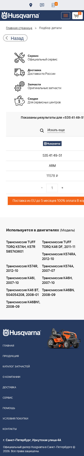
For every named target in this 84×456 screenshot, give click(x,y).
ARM (52, 165)
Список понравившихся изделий (53, 5)
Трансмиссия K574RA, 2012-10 (59, 256)
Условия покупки (15, 419)
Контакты (42, 5)
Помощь (9, 408)
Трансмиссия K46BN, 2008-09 (58, 292)
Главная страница (19, 28)
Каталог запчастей (16, 367)
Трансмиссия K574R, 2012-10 (22, 268)
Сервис (8, 398)
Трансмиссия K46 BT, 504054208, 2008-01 (22, 292)
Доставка (31, 5)
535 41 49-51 (52, 155)
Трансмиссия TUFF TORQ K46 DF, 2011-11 (58, 244)
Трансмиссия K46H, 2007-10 (57, 280)
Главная (8, 346)
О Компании (11, 377)
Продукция (11, 356)
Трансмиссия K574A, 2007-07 (58, 268)
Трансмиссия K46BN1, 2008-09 (23, 304)
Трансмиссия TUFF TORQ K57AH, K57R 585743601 (20, 247)
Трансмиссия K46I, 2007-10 (20, 280)
